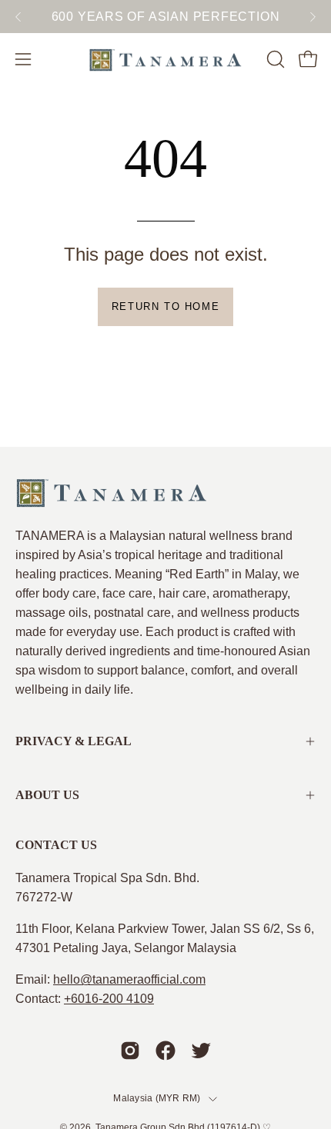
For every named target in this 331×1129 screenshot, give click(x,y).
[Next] (312, 17)
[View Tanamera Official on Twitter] (200, 1050)
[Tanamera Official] (165, 59)
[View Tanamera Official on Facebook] (165, 1050)
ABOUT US (47, 794)
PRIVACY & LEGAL (73, 741)
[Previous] (18, 17)
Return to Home (165, 306)
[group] (165, 16)
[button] (274, 59)
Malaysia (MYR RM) (156, 1098)
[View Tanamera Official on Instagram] (130, 1050)
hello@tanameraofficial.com (129, 979)
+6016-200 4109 (109, 998)
